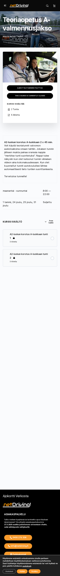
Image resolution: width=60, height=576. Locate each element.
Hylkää (22, 571)
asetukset (26, 566)
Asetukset (9, 571)
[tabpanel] (30, 173)
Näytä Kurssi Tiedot (13, 36)
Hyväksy (34, 571)
